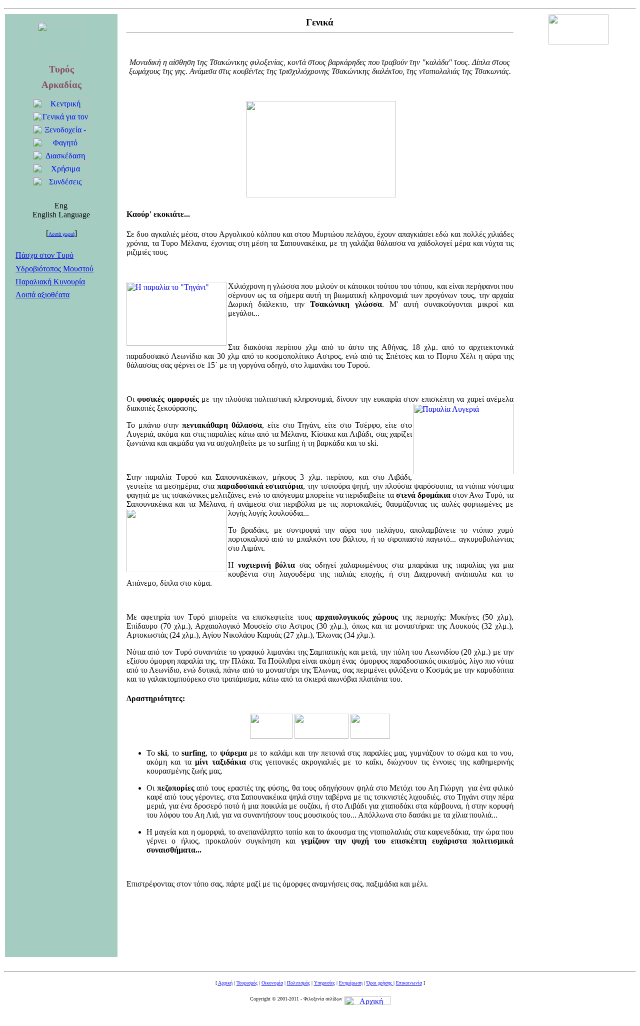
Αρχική (225, 983)
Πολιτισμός (298, 983)
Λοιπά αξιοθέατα (43, 294)
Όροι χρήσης (380, 983)
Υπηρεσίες (324, 983)
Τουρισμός (247, 983)
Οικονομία (272, 983)
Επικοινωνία (409, 983)
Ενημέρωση (350, 983)
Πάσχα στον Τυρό (45, 255)
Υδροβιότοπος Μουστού (55, 268)
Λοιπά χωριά (61, 234)
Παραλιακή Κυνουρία (50, 281)
